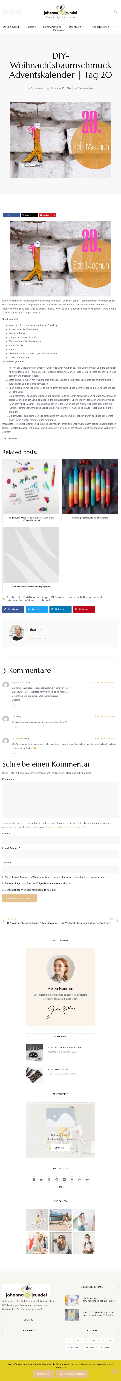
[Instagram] (12, 11)
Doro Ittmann (18, 738)
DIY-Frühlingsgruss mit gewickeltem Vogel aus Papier (99, 1299)
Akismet (30, 827)
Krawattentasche (58, 1069)
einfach (61, 597)
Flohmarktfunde (52, 26)
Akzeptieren (43, 1373)
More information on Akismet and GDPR (65, 827)
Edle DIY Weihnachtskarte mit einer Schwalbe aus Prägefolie (98, 1314)
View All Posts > (37, 638)
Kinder (72, 597)
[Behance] (87, 1179)
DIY (53, 597)
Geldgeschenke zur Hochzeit (64, 1047)
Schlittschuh (85, 597)
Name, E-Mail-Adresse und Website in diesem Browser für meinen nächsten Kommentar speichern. (56, 877)
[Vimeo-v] (72, 1179)
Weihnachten (15, 600)
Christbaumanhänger (36, 597)
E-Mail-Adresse (11, 848)
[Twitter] (41, 1179)
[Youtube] (60, 1187)
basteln (16, 597)
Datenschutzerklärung (72, 1373)
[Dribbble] (79, 1179)
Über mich (75, 26)
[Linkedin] (64, 1179)
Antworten (16, 705)
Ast (9, 597)
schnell (98, 597)
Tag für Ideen (18, 682)
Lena (14, 716)
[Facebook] (5, 11)
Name (6, 833)
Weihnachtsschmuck (38, 600)
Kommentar (9, 779)
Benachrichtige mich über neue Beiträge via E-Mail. (31, 889)
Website (6, 862)
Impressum (59, 29)
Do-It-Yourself (11, 26)
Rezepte (31, 26)
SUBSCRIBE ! (60, 1147)
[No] (115, 1371)
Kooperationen (100, 26)
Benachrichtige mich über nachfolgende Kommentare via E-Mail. (38, 883)
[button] (115, 11)
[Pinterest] (19, 11)
